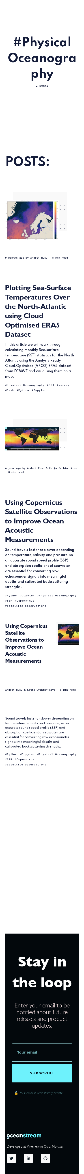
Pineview (33, 1146)
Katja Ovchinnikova (63, 468)
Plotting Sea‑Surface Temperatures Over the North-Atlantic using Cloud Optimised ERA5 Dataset (38, 310)
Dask (10, 390)
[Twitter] (15, 1159)
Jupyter (40, 390)
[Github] (49, 1159)
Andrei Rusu (38, 257)
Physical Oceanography (26, 385)
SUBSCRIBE (42, 1073)
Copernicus (25, 600)
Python (23, 390)
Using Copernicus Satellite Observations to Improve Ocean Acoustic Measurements (41, 521)
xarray (64, 385)
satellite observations (26, 605)
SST (51, 385)
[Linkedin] (32, 1159)
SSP (9, 600)
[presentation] (42, 1052)
